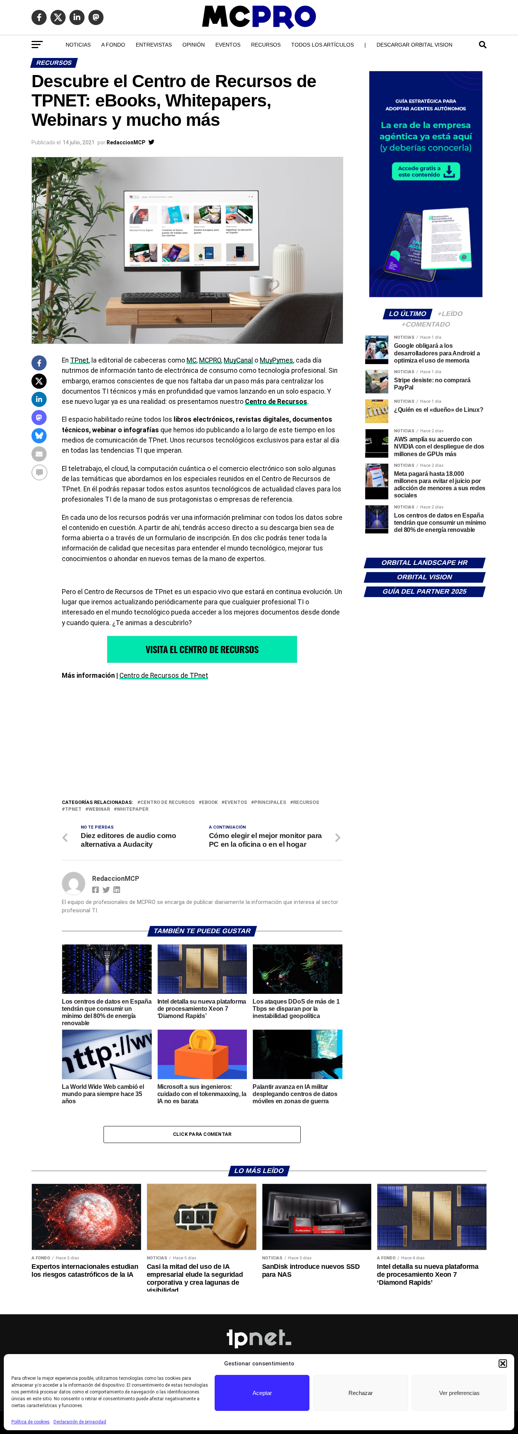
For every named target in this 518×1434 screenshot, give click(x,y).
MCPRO (210, 360)
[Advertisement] (202, 741)
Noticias (78, 45)
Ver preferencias (459, 1393)
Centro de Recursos (276, 401)
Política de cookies (30, 1422)
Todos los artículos (322, 45)
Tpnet (73, 809)
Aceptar (262, 1393)
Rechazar (360, 1393)
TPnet (79, 360)
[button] (503, 1363)
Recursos (266, 45)
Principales (270, 802)
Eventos (227, 45)
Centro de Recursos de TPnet (163, 675)
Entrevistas (154, 45)
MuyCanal (238, 360)
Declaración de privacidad (79, 1422)
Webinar (99, 809)
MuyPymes (276, 360)
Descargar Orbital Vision (414, 45)
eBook (210, 802)
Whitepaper (132, 809)
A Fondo (113, 45)
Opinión (193, 45)
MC (191, 360)
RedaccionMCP (126, 142)
